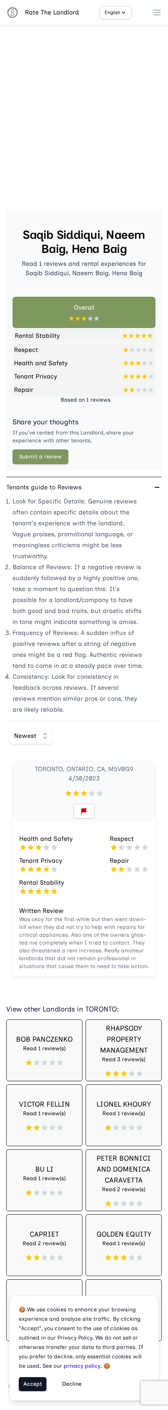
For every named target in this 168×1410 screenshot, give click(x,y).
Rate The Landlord (52, 12)
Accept (32, 1384)
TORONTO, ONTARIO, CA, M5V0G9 (84, 769)
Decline (72, 1384)
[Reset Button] (84, 811)
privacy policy (82, 1366)
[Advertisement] (84, 120)
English (112, 12)
